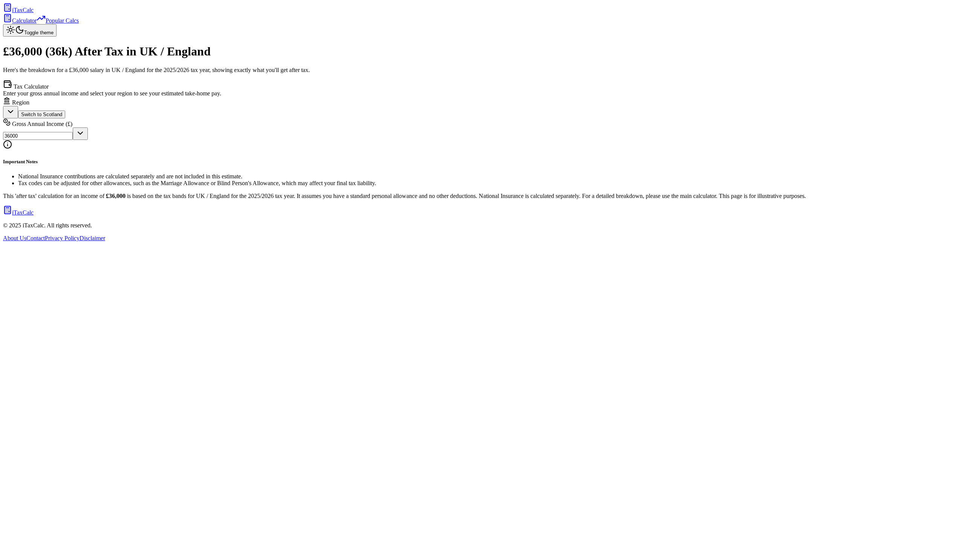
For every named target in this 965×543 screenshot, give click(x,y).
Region (20, 102)
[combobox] (10, 112)
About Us (14, 238)
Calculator (24, 20)
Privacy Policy (62, 238)
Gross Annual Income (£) (41, 124)
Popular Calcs (62, 20)
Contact (35, 238)
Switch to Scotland (41, 114)
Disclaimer (92, 238)
